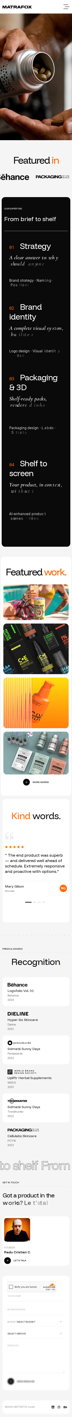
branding (19, 605)
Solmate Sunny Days (28, 597)
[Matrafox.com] (17, 6)
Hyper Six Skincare (27, 705)
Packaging (38, 605)
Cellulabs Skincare (26, 651)
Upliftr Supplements (28, 752)
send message (25, 1382)
